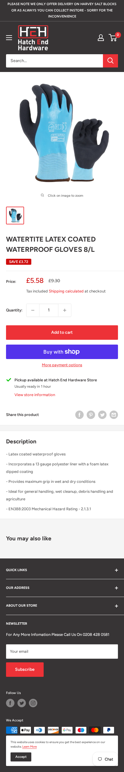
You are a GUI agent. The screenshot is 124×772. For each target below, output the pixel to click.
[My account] (101, 37)
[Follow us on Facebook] (10, 703)
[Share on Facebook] (79, 415)
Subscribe (25, 669)
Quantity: (14, 310)
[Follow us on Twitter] (21, 703)
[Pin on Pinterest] (91, 415)
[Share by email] (114, 415)
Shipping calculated (66, 291)
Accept (20, 757)
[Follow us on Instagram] (33, 703)
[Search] (110, 60)
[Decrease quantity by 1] (32, 310)
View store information (34, 394)
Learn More (29, 747)
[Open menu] (9, 37)
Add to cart (62, 332)
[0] (113, 37)
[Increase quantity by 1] (64, 310)
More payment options (62, 365)
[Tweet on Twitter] (102, 415)
